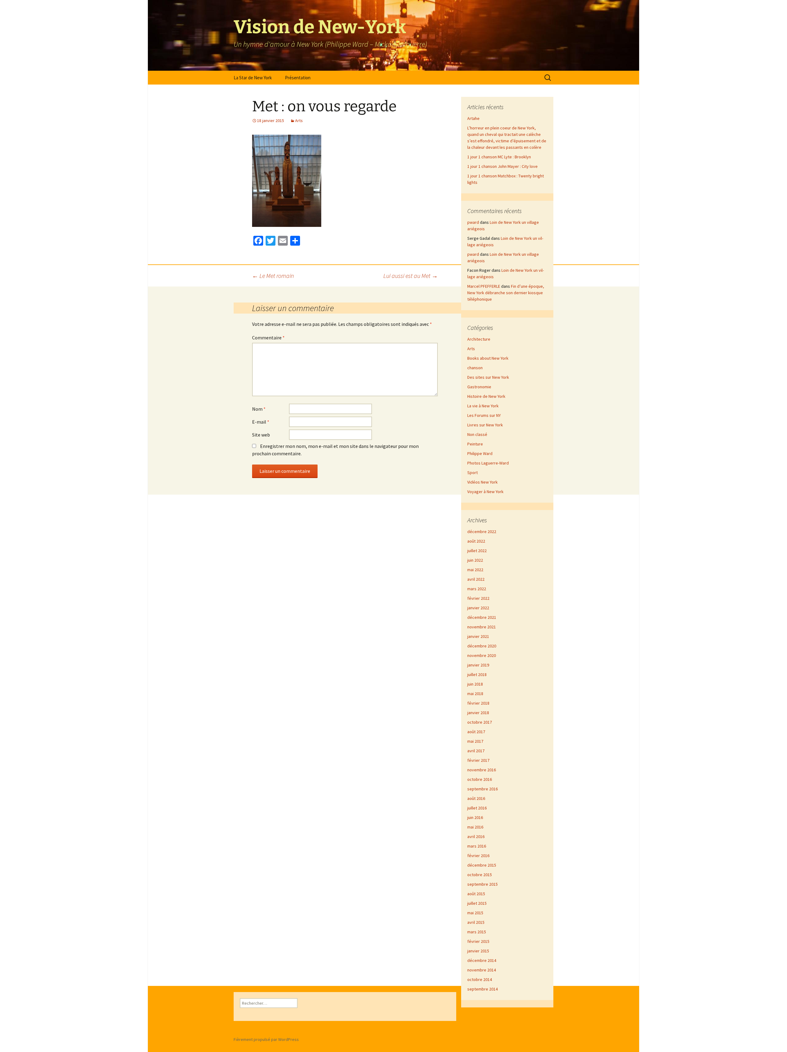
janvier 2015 (478, 951)
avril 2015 (475, 922)
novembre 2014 (481, 970)
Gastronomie (479, 387)
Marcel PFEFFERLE (483, 286)
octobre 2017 (479, 722)
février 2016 (478, 855)
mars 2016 (476, 846)
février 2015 (478, 941)
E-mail (260, 422)
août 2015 (476, 893)
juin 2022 (475, 560)
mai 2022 (475, 569)
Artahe (473, 118)
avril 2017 (475, 750)
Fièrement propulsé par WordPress (266, 1039)
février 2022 (478, 598)
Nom (259, 409)
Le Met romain (273, 275)
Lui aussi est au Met (410, 275)
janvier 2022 (478, 608)
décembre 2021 (481, 617)
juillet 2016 (477, 808)
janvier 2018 (478, 712)
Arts (299, 120)
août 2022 (476, 541)
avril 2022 (475, 579)
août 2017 (476, 731)
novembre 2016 (481, 770)
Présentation (297, 78)
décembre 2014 (481, 960)
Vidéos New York (482, 482)
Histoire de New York (486, 396)
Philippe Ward (479, 453)
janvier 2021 (478, 636)
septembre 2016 (482, 789)
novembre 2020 (481, 655)
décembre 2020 (481, 646)
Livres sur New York (485, 425)
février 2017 (478, 760)
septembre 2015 (482, 884)
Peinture (475, 444)
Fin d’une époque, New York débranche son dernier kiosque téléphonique (505, 292)
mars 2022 (476, 588)
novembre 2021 (481, 627)
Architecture (478, 339)
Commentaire (268, 337)
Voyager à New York (485, 491)
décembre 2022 (481, 531)
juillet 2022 (477, 550)
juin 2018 (475, 684)
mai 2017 (475, 741)
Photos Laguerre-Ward (488, 463)
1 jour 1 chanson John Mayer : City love (502, 166)
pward (473, 222)
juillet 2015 (477, 903)
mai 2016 (475, 827)
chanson (475, 367)
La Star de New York (253, 78)
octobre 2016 (479, 779)
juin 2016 (475, 817)
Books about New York (487, 358)
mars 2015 (476, 932)
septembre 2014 (482, 989)
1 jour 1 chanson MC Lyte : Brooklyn (499, 157)
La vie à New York (483, 406)
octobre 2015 (479, 874)
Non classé (477, 434)
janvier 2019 (478, 665)
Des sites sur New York (488, 377)
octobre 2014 (479, 979)
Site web (261, 435)
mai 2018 (475, 693)
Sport (472, 472)
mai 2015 (475, 913)
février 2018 (478, 703)
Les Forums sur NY (484, 415)
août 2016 (476, 798)
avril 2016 (475, 836)
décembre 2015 (481, 865)
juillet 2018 (477, 674)
